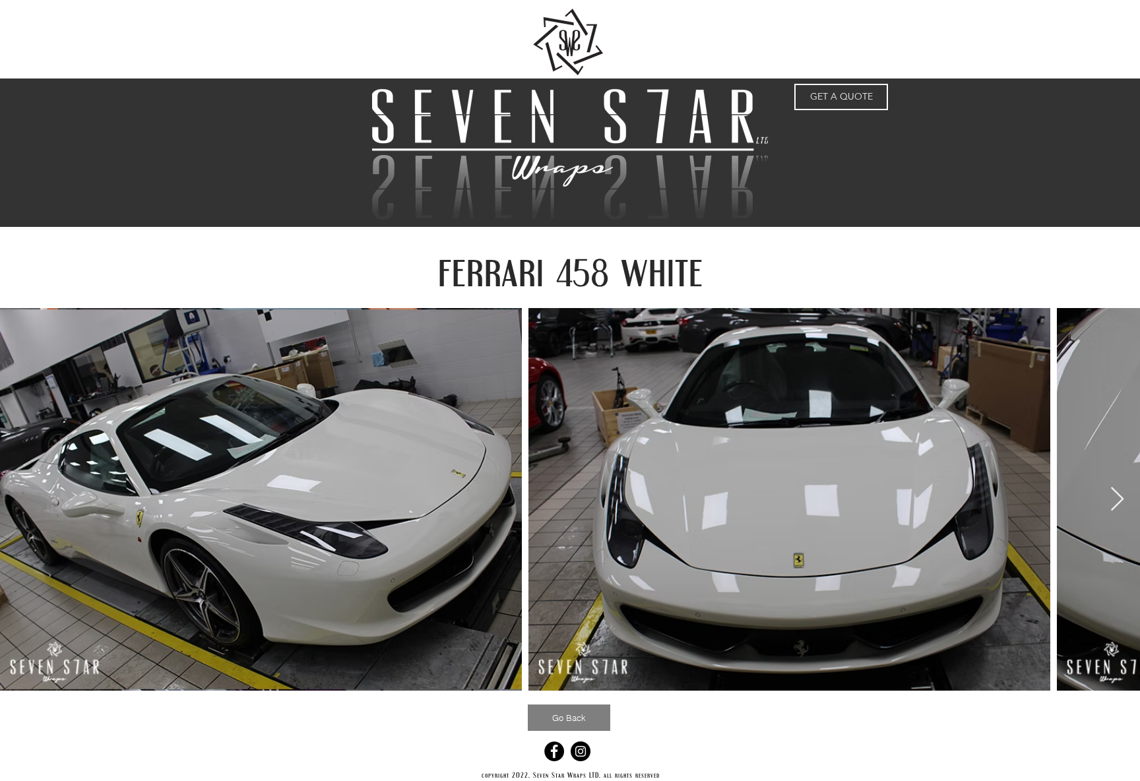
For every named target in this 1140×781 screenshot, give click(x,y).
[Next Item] (1117, 500)
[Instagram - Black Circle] (580, 751)
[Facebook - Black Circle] (554, 751)
